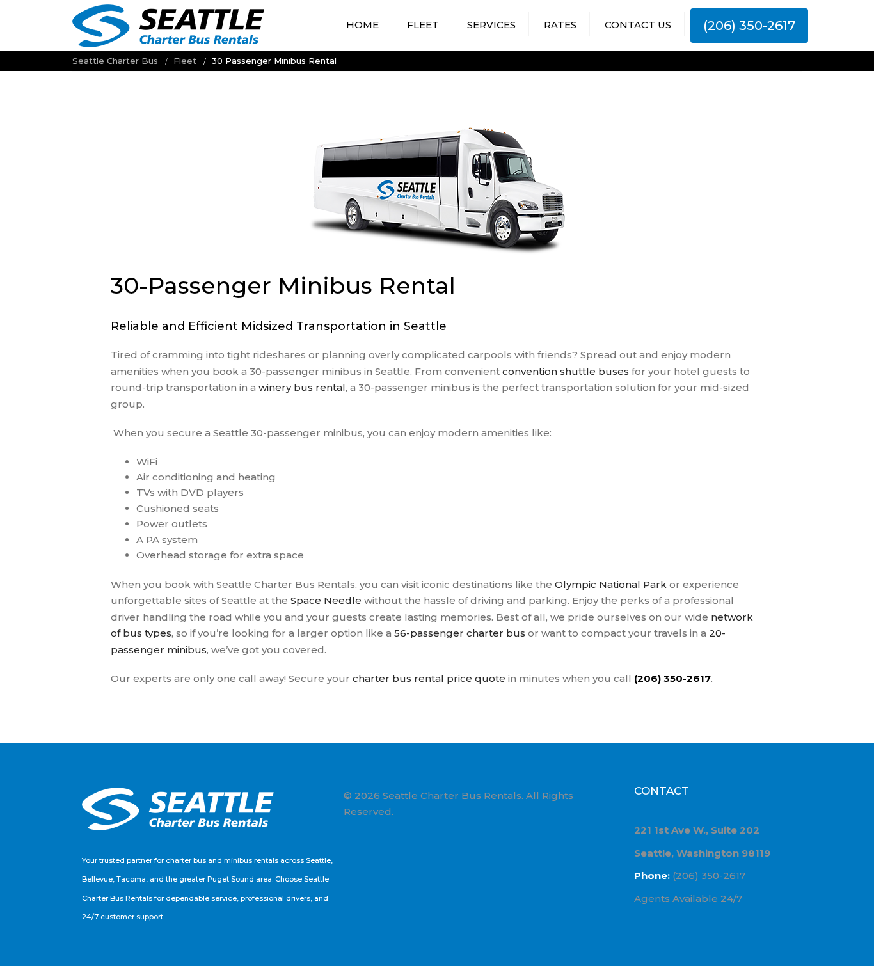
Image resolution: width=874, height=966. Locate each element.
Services (491, 25)
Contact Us (638, 25)
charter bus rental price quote (429, 678)
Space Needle (326, 600)
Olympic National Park (611, 584)
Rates (560, 25)
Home (362, 25)
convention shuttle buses (565, 371)
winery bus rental (302, 387)
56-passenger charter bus (459, 633)
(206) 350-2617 (749, 25)
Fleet (423, 25)
